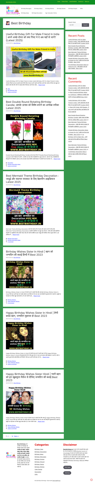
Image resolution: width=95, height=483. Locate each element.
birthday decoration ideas (14, 164)
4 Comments (11, 303)
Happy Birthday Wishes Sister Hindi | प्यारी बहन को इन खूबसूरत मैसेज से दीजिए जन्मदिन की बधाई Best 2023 (33, 377)
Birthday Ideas (25, 13)
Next (16, 436)
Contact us (80, 1)
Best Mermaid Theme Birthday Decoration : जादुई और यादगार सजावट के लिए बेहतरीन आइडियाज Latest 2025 (32, 178)
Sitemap (67, 473)
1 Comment (10, 241)
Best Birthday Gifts (12, 90)
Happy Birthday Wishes (13, 301)
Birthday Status (38, 8)
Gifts (81, 8)
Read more (42, 85)
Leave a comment (12, 92)
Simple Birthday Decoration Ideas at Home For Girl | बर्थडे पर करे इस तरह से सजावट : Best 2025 (78, 60)
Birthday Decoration (37, 13)
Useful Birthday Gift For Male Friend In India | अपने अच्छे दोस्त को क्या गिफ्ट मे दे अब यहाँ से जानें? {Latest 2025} (32, 37)
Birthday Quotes (61, 8)
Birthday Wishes (49, 8)
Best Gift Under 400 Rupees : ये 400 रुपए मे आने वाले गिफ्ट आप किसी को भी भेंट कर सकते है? (78, 110)
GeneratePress (56, 480)
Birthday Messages (26, 8)
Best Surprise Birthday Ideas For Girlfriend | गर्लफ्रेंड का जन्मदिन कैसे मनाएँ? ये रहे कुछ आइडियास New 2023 (78, 95)
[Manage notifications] (91, 480)
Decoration (10, 162)
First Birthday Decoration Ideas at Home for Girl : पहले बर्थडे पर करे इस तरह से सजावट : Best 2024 (78, 66)
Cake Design (38, 469)
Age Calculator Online (11, 2)
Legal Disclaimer (73, 1)
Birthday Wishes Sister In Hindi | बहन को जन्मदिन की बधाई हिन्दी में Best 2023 (29, 253)
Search (85, 25)
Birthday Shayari (73, 8)
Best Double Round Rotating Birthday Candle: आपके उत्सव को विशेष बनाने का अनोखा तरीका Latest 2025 (32, 105)
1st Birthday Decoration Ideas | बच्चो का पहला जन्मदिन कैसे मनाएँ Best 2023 (77, 154)
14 (12, 436)
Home (58, 1)
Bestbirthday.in (68, 449)
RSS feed (67, 467)
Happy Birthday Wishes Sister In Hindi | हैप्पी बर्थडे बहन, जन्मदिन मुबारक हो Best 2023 (32, 314)
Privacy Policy (65, 1)
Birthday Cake (39, 449)
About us (87, 1)
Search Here (72, 22)
